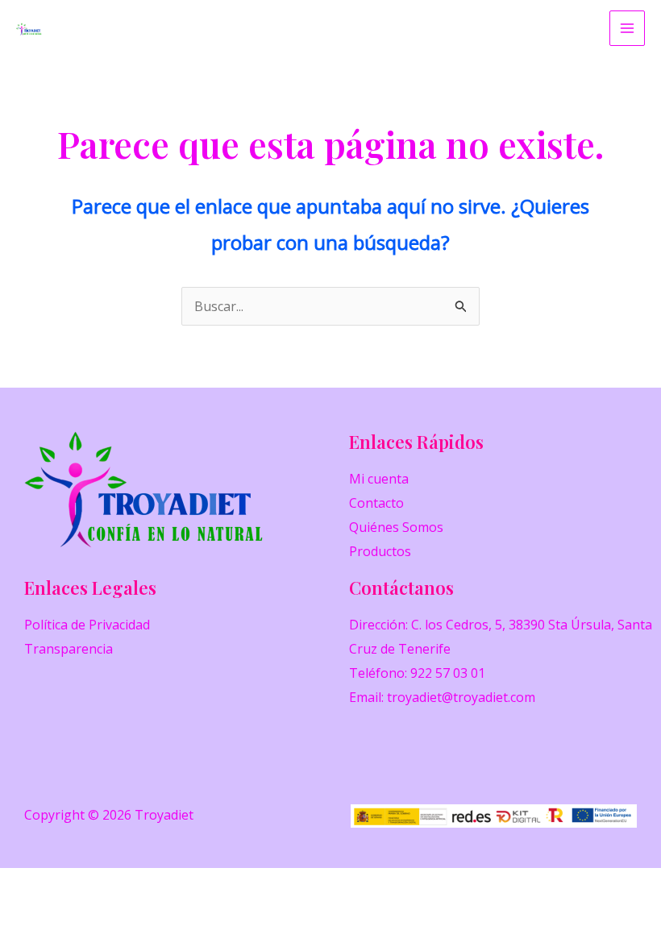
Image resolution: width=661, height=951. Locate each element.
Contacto (376, 503)
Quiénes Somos (396, 527)
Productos (380, 551)
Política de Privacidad (87, 624)
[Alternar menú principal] (627, 28)
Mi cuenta (379, 479)
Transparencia (68, 649)
